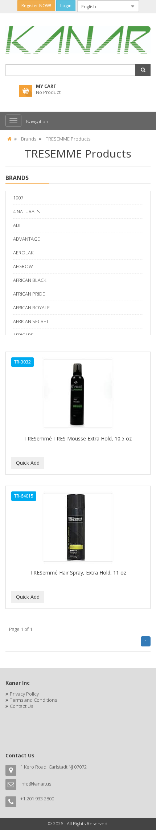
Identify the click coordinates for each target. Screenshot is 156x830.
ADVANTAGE (26, 239)
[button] (143, 70)
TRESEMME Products (68, 139)
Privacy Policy (24, 694)
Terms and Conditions (33, 700)
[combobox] (102, 6)
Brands (28, 139)
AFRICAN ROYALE (31, 307)
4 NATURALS (26, 211)
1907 (18, 197)
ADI (16, 225)
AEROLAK (23, 252)
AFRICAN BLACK (29, 280)
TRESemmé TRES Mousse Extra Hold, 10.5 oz (78, 438)
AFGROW (23, 266)
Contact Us (21, 706)
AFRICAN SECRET (31, 321)
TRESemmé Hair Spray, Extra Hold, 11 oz (78, 572)
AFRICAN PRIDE (29, 294)
